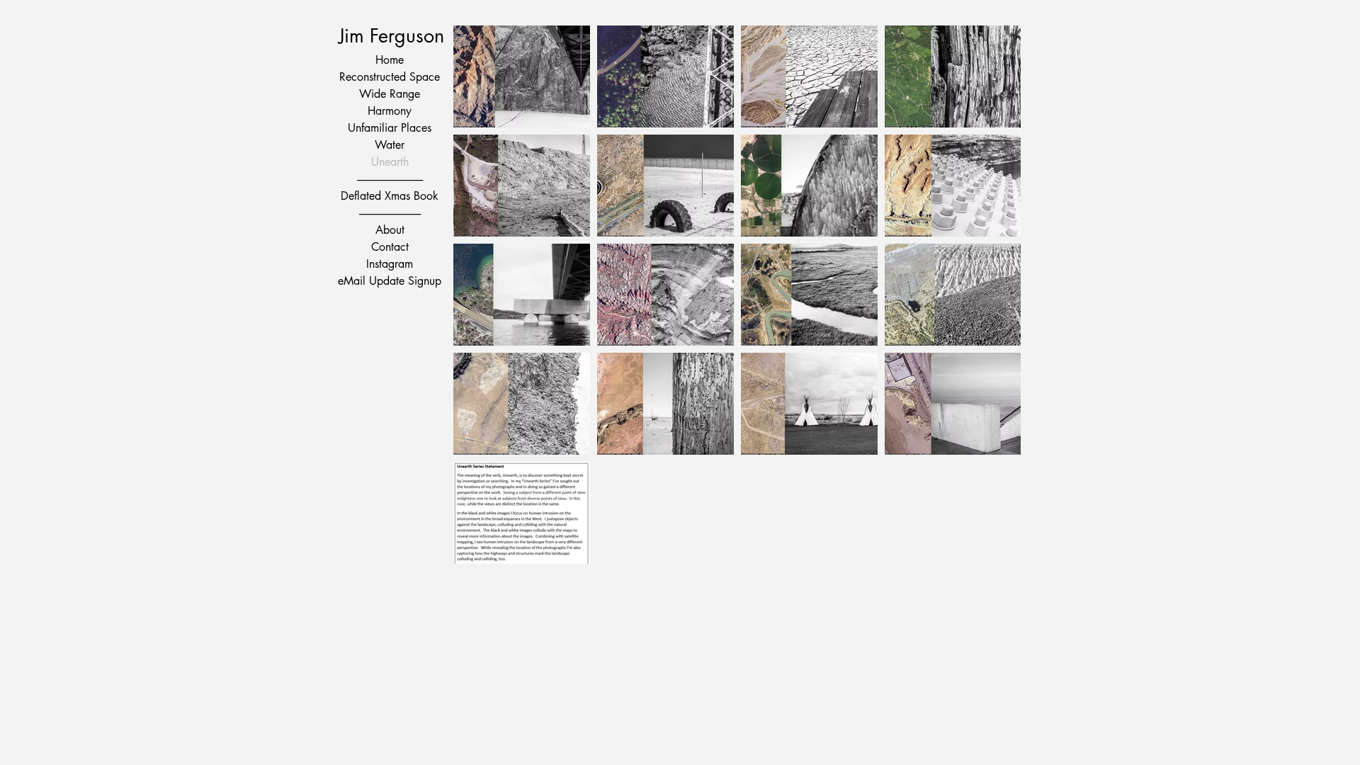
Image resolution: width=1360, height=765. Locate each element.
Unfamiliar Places (389, 127)
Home (389, 59)
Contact (390, 246)
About (389, 229)
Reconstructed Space (389, 76)
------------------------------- (390, 178)
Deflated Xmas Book (389, 195)
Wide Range (389, 93)
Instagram (389, 263)
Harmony (390, 110)
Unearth (390, 161)
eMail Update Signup (389, 280)
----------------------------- (390, 212)
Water (389, 144)
